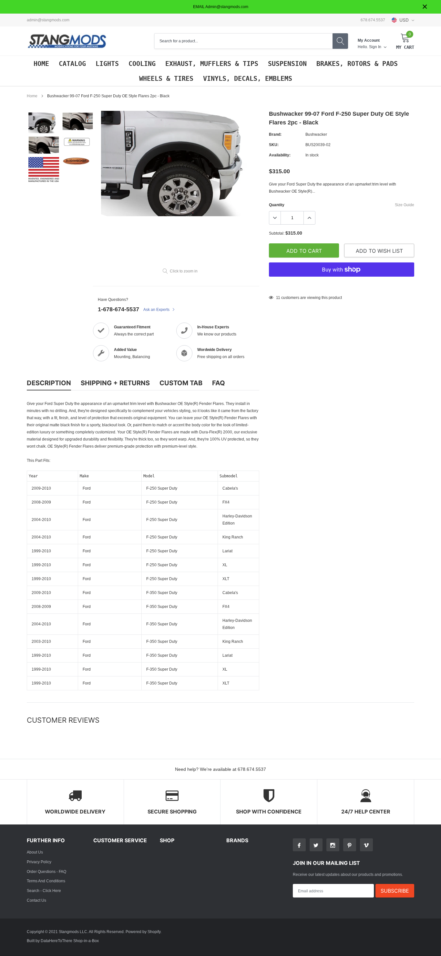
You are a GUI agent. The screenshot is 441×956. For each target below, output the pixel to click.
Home (41, 64)
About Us (35, 852)
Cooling (142, 64)
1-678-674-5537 (118, 309)
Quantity (276, 204)
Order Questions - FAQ (46, 871)
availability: (280, 155)
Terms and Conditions (46, 880)
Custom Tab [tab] (180, 383)
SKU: (274, 144)
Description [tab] (49, 383)
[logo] (67, 41)
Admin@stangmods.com (48, 20)
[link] (43, 122)
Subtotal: (276, 233)
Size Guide (404, 204)
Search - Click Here (44, 890)
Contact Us (36, 900)
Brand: (275, 134)
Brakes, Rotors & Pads (357, 64)
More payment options (341, 285)
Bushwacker (316, 134)
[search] (340, 41)
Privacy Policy (39, 861)
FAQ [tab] (218, 383)
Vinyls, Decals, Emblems (247, 78)
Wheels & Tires (166, 78)
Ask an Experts (156, 309)
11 (278, 297)
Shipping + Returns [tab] (115, 383)
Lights (107, 64)
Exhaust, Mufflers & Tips (211, 64)
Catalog (72, 64)
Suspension (287, 64)
